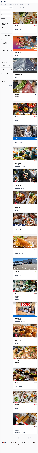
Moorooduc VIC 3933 (18, 142)
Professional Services (6, 69)
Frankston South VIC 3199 (19, 186)
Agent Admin (33, 442)
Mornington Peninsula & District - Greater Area (23, 4)
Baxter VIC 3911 (17, 297)
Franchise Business (6, 46)
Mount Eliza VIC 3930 (18, 98)
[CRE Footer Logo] (4, 442)
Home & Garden (5, 54)
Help (12, 442)
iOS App (15, 442)
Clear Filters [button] (10, 85)
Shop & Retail (5, 76)
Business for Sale (3, 4)
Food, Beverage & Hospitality (5, 43)
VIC (7, 4)
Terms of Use (19, 448)
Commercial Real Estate (6, 2)
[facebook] (22, 442)
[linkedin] (24, 442)
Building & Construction (6, 35)
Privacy (16, 448)
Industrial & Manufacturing (5, 62)
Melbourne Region (12, 4)
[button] (6, 7)
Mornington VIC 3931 (18, 29)
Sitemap (22, 448)
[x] (26, 442)
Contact (9, 442)
